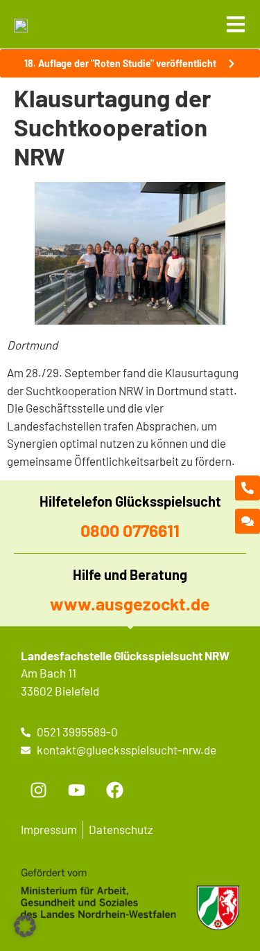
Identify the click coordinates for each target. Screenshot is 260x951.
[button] (25, 926)
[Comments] (247, 521)
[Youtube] (76, 789)
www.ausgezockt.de (130, 603)
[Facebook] (114, 789)
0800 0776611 (130, 530)
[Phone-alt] (247, 488)
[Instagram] (38, 789)
